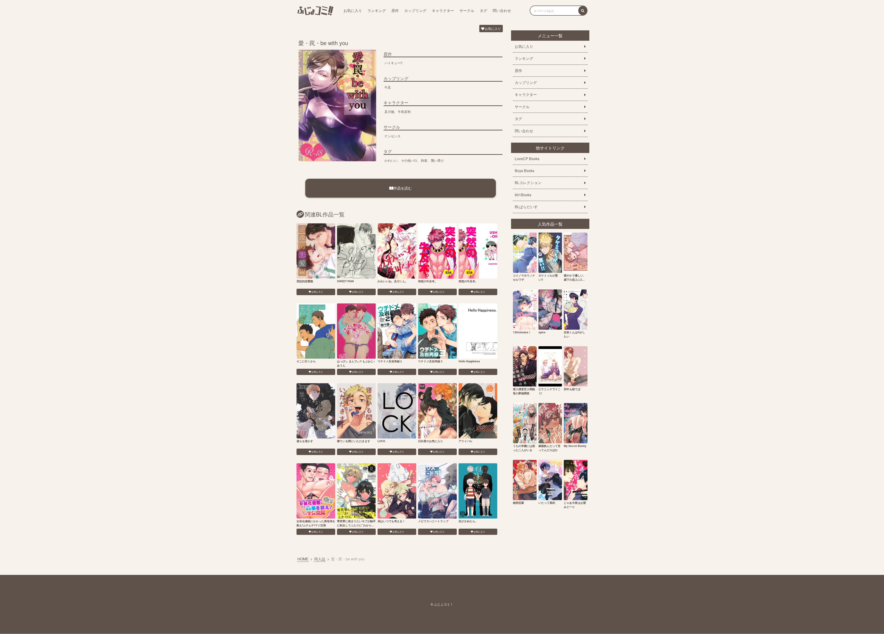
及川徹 (389, 111)
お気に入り (352, 10)
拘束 (424, 160)
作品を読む (402, 188)
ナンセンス (392, 136)
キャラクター (443, 10)
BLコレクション (528, 183)
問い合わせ (502, 10)
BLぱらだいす (526, 207)
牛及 (387, 87)
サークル (466, 10)
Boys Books (524, 171)
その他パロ (409, 160)
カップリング (415, 10)
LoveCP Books (527, 159)
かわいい (390, 160)
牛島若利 (404, 111)
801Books (523, 195)
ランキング (376, 10)
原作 (395, 10)
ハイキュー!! (393, 63)
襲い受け (437, 160)
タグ (483, 10)
